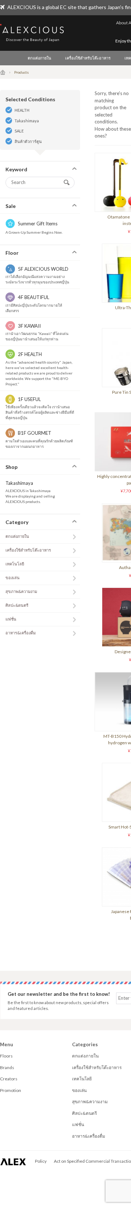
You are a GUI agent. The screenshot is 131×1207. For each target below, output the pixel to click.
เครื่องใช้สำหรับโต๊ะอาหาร (88, 58)
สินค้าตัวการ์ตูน (28, 141)
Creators (8, 1078)
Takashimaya (27, 120)
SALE (19, 130)
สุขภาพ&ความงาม (21, 591)
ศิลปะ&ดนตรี (16, 605)
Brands (7, 1067)
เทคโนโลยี (14, 563)
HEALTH (22, 110)
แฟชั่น (10, 619)
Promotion (10, 1090)
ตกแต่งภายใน (39, 58)
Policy (41, 1161)
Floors (6, 1056)
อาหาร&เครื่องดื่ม (20, 632)
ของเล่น (12, 577)
